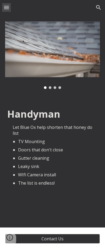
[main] (52, 147)
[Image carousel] (52, 55)
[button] (6, 7)
